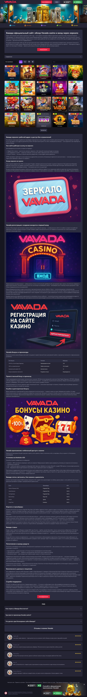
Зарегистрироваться (46, 2)
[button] (1, 13)
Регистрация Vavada (43, 596)
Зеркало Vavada (43, 49)
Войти (56, 2)
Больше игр (43, 130)
